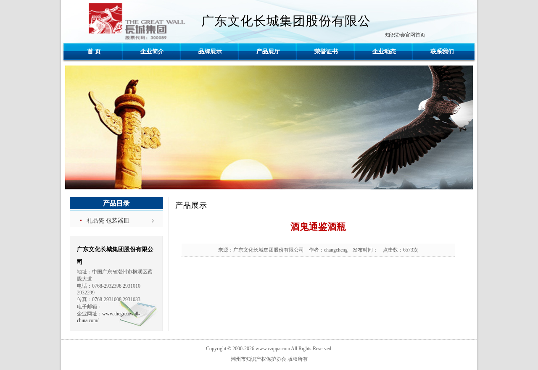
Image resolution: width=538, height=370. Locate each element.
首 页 (94, 51)
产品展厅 (268, 51)
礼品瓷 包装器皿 (108, 221)
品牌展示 (210, 51)
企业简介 (152, 51)
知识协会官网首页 (405, 35)
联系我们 (442, 51)
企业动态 (384, 51)
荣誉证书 (326, 51)
